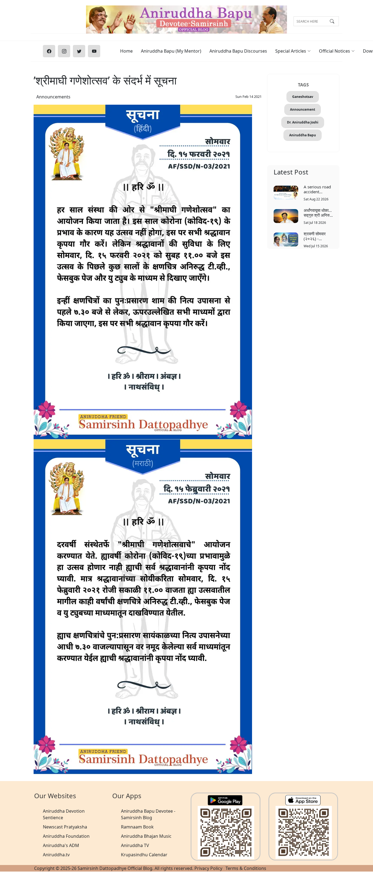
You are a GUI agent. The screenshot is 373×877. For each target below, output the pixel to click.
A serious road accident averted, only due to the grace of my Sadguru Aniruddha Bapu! (317, 189)
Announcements (53, 97)
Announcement (302, 109)
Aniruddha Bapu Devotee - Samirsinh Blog (148, 814)
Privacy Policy (208, 868)
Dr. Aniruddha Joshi (302, 122)
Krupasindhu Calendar (144, 855)
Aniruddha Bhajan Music (146, 836)
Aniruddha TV (135, 845)
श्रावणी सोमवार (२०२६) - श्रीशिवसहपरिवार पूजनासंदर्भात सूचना (318, 236)
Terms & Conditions (246, 868)
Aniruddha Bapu (302, 135)
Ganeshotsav (302, 96)
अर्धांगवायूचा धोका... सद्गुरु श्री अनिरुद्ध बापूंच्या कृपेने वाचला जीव (318, 212)
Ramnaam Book (137, 827)
